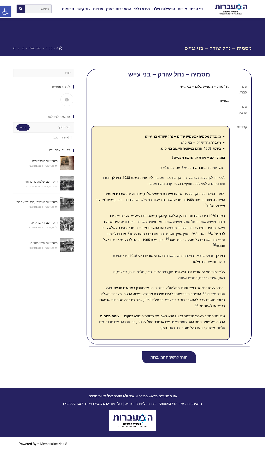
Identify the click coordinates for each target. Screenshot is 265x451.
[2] (209, 233)
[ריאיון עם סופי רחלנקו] (67, 245)
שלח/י (22, 127)
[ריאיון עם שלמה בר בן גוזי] (67, 183)
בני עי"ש (146, 200)
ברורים (193, 278)
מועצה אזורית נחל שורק (199, 222)
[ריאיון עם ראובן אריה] (67, 224)
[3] (129, 233)
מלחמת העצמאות (179, 256)
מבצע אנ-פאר (204, 256)
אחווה (182, 278)
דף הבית (196, 9)
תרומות (68, 9)
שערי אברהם (208, 278)
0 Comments (36, 166)
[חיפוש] (21, 9)
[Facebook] (66, 99)
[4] (167, 239)
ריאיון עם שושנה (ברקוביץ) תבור (37, 202)
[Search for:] (43, 72)
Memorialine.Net (52, 444)
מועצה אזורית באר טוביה (138, 222)
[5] (214, 244)
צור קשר (83, 9)
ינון (171, 272)
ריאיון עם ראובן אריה (44, 222)
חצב (149, 272)
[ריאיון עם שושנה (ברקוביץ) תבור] (67, 204)
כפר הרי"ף (160, 272)
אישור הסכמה (60, 137)
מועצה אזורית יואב (169, 222)
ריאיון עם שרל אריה (45, 161)
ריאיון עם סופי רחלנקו (44, 243)
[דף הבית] (61, 48)
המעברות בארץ (118, 9)
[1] (205, 205)
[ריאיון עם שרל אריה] (67, 163)
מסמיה (172, 228)
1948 (133, 256)
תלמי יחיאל (136, 272)
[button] (169, 357)
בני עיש (122, 272)
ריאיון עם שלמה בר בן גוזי (41, 181)
